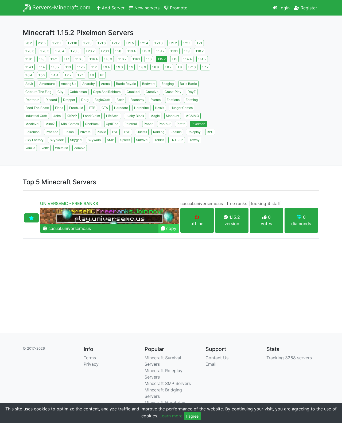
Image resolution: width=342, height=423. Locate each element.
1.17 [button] (66, 59)
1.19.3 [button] (146, 51)
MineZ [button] (50, 124)
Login (283, 7)
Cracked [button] (133, 92)
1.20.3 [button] (75, 51)
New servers (146, 7)
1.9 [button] (131, 67)
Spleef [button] (125, 140)
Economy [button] (137, 100)
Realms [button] (175, 132)
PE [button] (102, 75)
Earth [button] (120, 100)
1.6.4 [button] (28, 75)
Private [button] (85, 132)
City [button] (60, 92)
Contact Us (216, 357)
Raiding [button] (158, 132)
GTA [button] (105, 108)
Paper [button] (148, 124)
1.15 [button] (174, 59)
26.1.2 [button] (42, 43)
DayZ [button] (192, 92)
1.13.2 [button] (55, 67)
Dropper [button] (69, 100)
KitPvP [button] (72, 116)
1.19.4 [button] (131, 51)
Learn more (171, 415)
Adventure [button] (47, 84)
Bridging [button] (167, 84)
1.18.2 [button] (200, 51)
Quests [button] (142, 132)
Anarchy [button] (88, 84)
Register (308, 7)
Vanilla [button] (30, 148)
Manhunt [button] (172, 116)
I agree (192, 416)
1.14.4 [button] (187, 59)
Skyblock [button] (57, 140)
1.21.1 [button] (187, 43)
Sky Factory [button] (34, 140)
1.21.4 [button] (144, 43)
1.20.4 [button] (59, 51)
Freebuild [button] (76, 108)
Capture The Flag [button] (38, 92)
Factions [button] (173, 100)
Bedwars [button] (148, 84)
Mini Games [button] (70, 124)
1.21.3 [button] (158, 43)
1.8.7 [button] (168, 67)
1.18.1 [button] (29, 59)
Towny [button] (194, 140)
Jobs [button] (57, 116)
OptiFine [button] (112, 124)
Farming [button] (192, 100)
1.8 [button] (180, 67)
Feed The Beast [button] (37, 108)
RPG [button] (210, 132)
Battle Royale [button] (126, 84)
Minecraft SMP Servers (168, 383)
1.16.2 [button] (122, 59)
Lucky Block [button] (135, 116)
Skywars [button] (94, 140)
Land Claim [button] (91, 116)
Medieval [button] (32, 124)
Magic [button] (155, 116)
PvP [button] (127, 132)
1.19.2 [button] (160, 51)
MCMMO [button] (192, 116)
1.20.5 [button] (44, 51)
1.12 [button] (94, 67)
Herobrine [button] (141, 108)
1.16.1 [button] (136, 59)
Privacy (91, 364)
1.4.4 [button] (55, 75)
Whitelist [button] (61, 148)
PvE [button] (115, 132)
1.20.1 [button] (105, 51)
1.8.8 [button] (155, 67)
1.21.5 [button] (130, 43)
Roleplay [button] (194, 132)
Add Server (112, 7)
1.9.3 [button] (119, 67)
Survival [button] (142, 140)
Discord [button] (51, 100)
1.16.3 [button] (108, 59)
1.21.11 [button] (56, 43)
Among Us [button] (68, 84)
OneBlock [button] (92, 124)
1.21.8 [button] (102, 43)
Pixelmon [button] (198, 124)
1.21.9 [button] (87, 43)
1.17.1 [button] (54, 59)
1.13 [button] (68, 67)
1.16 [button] (148, 59)
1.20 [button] (118, 51)
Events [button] (155, 100)
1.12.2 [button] (81, 67)
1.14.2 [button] (202, 59)
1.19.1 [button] (174, 51)
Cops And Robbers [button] (107, 92)
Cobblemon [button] (78, 92)
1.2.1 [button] (80, 75)
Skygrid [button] (75, 140)
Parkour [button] (164, 124)
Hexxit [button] (159, 108)
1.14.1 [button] (29, 67)
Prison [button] (69, 132)
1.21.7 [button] (116, 43)
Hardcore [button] (121, 108)
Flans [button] (59, 108)
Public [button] (101, 132)
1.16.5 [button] (79, 59)
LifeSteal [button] (112, 116)
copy (170, 228)
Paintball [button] (131, 124)
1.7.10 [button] (192, 67)
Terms (90, 357)
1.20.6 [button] (29, 51)
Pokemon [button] (32, 132)
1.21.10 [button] (72, 43)
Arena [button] (105, 84)
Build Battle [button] (188, 84)
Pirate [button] (181, 124)
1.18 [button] (41, 59)
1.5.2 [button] (41, 75)
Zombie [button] (79, 148)
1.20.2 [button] (90, 51)
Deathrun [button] (32, 100)
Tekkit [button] (159, 140)
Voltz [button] (45, 148)
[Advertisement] (272, 76)
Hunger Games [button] (181, 108)
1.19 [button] (186, 51)
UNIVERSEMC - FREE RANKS (69, 203)
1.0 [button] (92, 75)
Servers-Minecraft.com (60, 7)
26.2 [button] (28, 43)
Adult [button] (29, 84)
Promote (178, 7)
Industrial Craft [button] (36, 116)
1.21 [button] (199, 43)
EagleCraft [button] (102, 100)
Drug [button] (84, 100)
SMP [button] (110, 140)
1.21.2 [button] (173, 43)
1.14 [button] (42, 67)
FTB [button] (92, 108)
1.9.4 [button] (106, 67)
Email (210, 364)
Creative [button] (152, 92)
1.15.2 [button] (162, 59)
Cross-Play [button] (173, 92)
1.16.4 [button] (94, 59)
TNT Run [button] (176, 140)
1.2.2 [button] (68, 75)
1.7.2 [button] (205, 67)
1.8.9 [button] (142, 67)
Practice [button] (52, 132)
